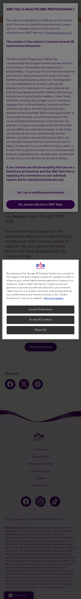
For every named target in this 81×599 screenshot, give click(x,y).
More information (53, 298)
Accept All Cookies (40, 319)
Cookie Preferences (40, 309)
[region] (40, 299)
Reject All (40, 330)
